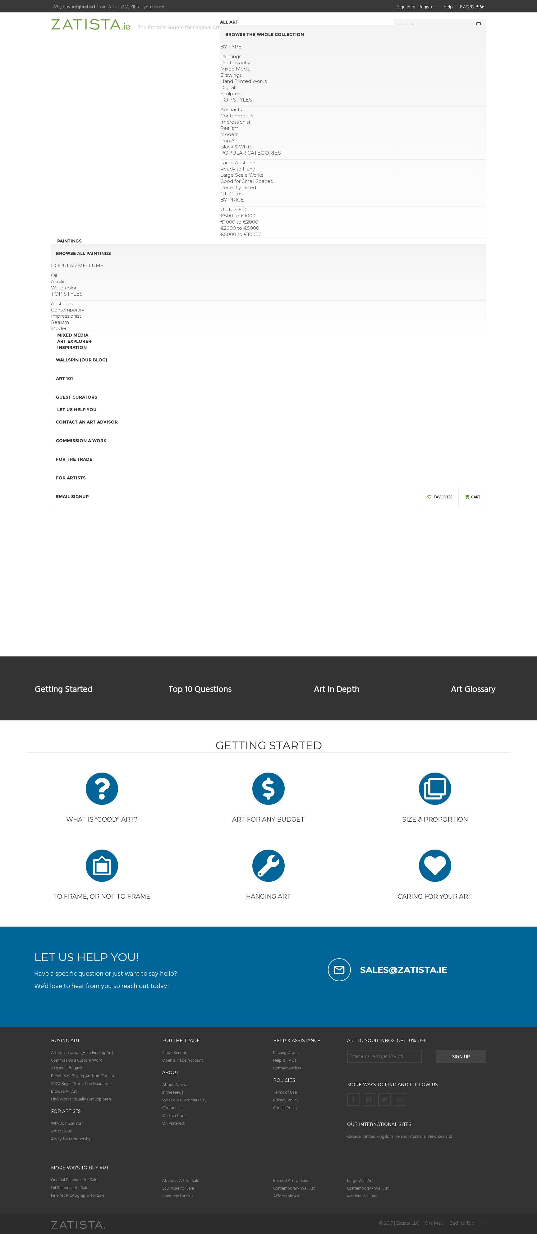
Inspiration (72, 347)
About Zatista (174, 1084)
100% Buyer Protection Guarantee (81, 1083)
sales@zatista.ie (403, 969)
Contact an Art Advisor (87, 422)
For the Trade (74, 459)
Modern (229, 134)
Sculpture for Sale (178, 1188)
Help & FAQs (284, 1060)
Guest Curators (76, 397)
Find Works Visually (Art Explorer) (81, 1099)
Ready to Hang (237, 169)
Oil (54, 275)
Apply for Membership (71, 1138)
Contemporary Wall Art (294, 1188)
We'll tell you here (144, 6)
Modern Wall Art (362, 1195)
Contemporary (237, 116)
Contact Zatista (287, 1067)
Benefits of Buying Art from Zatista (82, 1075)
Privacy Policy (286, 1099)
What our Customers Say (184, 1099)
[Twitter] (384, 1099)
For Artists (71, 478)
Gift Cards (231, 194)
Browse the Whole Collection (264, 34)
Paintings (230, 56)
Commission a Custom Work (76, 1060)
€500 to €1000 (237, 216)
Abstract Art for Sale (180, 1180)
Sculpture (231, 94)
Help (448, 6)
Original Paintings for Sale (74, 1179)
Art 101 (64, 378)
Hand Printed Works (243, 81)
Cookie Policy (285, 1107)
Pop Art (229, 140)
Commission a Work (81, 440)
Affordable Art (286, 1195)
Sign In (403, 6)
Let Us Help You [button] (77, 409)
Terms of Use (285, 1092)
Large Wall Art (360, 1180)
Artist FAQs (61, 1130)
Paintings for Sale (178, 1195)
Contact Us (172, 1107)
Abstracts (231, 109)
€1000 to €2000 (239, 222)
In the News (172, 1092)
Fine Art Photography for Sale (77, 1195)
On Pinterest (173, 1123)
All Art (229, 22)
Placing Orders (286, 1052)
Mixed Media (235, 69)
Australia (418, 1136)
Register (427, 6)
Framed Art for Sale (290, 1180)
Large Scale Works (241, 175)
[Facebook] (353, 1099)
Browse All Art (64, 1091)
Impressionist (235, 122)
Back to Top (462, 1223)
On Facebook (174, 1115)
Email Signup (72, 496)
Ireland (401, 1136)
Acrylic (58, 281)
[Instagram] (400, 1099)
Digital (227, 87)
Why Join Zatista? (67, 1123)
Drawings (230, 75)
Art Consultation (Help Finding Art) (82, 1052)
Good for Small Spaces (246, 181)
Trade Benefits (175, 1052)
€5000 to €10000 (241, 234)
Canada (354, 1136)
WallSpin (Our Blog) (81, 360)
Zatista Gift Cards (67, 1067)
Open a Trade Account (182, 1060)
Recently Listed (238, 187)
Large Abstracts (238, 163)
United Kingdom (378, 1136)
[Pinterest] (369, 1099)
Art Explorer (74, 341)
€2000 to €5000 (239, 228)
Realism (229, 128)
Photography (235, 63)
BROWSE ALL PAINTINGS (83, 253)
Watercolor (63, 288)
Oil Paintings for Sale (69, 1187)
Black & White (236, 147)
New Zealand (440, 1136)
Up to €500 (234, 209)
